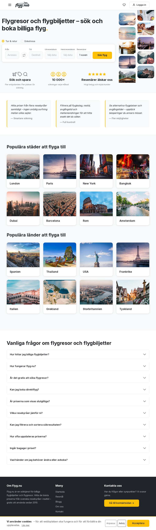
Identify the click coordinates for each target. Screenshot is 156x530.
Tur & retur (11, 41)
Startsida (60, 491)
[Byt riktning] (24, 55)
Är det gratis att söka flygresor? (29, 377)
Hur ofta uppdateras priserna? (28, 436)
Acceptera (138, 523)
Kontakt (59, 511)
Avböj (122, 523)
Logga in (141, 4)
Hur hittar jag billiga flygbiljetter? (29, 354)
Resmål (59, 496)
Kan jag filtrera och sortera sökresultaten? (35, 424)
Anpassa (110, 523)
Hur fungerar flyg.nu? (23, 366)
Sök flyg (102, 55)
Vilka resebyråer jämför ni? (26, 413)
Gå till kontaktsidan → (121, 503)
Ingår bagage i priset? (23, 448)
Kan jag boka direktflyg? (24, 389)
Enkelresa (30, 41)
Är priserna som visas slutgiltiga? (30, 401)
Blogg (58, 501)
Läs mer (26, 525)
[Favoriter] (124, 5)
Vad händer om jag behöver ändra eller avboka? (39, 459)
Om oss (59, 506)
